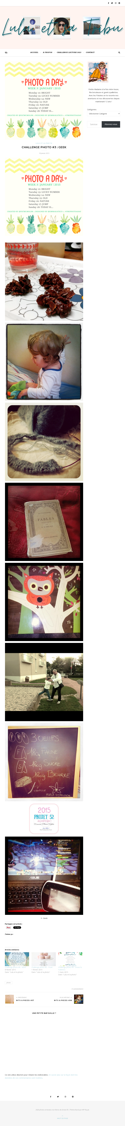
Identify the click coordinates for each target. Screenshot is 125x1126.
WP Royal (85, 1110)
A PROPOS (47, 52)
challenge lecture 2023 (69, 52)
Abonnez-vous (111, 124)
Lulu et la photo (44, 143)
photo (8, 983)
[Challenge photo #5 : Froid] (43, 959)
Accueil (34, 52)
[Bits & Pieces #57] (9, 999)
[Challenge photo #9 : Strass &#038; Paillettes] (70, 959)
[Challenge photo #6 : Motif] (17, 959)
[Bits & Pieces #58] (78, 999)
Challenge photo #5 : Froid (41, 967)
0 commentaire (77, 989)
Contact (90, 52)
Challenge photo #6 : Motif (15, 967)
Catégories (91, 109)
